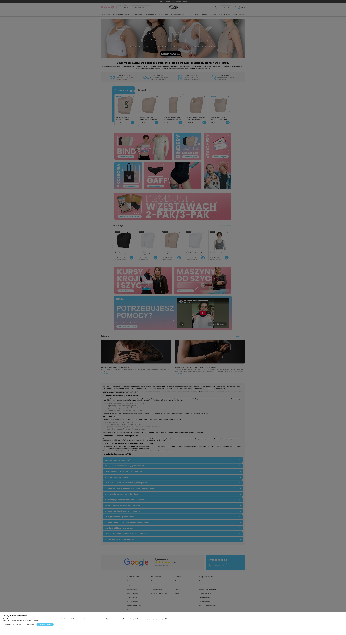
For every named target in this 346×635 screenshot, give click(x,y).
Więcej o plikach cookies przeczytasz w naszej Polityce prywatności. (21, 620)
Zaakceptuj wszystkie (45, 624)
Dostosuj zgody (30, 624)
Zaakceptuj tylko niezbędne (13, 624)
